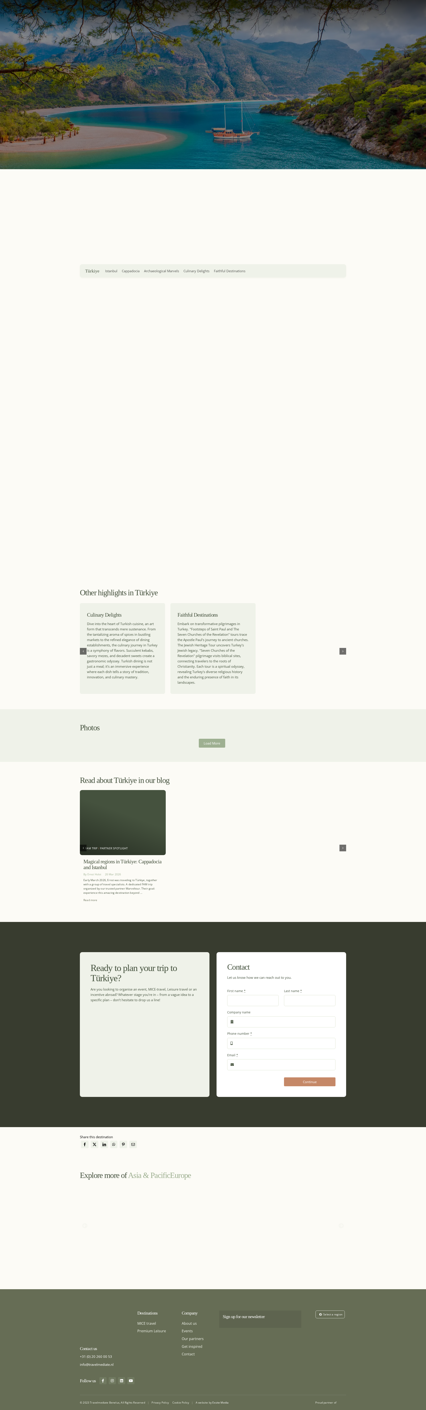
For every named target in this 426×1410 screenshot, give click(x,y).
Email (232, 1055)
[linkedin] (121, 1380)
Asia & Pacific (149, 1175)
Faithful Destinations (229, 271)
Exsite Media (220, 1402)
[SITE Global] (342, 1402)
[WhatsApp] (113, 1145)
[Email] (133, 1145)
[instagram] (112, 1380)
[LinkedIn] (104, 1145)
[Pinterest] (123, 1145)
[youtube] (130, 1380)
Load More (212, 743)
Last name (293, 991)
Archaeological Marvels (161, 271)
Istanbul (111, 271)
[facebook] (102, 1380)
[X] (94, 1145)
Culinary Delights (196, 271)
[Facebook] (85, 1145)
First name (236, 991)
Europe (180, 1175)
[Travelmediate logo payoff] (101, 1312)
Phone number (239, 1033)
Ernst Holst (94, 874)
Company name (238, 1012)
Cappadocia (131, 271)
